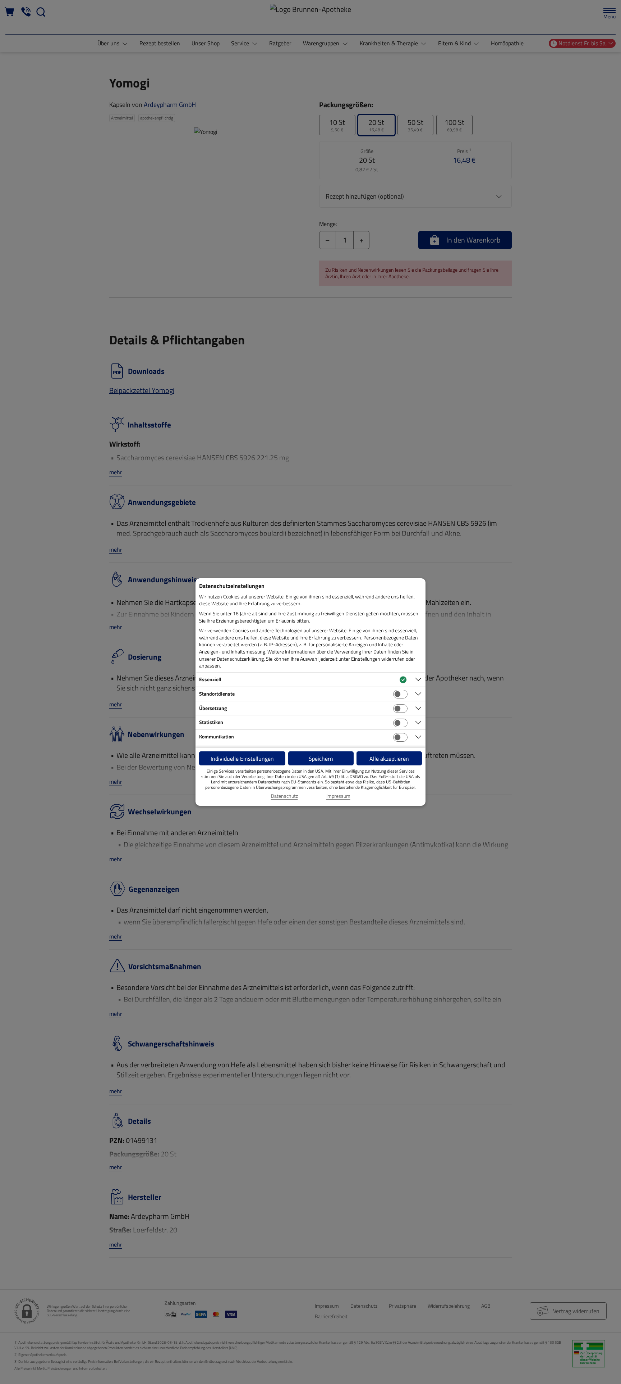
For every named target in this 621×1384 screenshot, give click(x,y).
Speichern (321, 758)
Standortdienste (217, 693)
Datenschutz (284, 796)
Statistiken (211, 722)
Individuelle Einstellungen (242, 758)
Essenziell (210, 679)
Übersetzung (213, 708)
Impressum (338, 796)
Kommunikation (216, 736)
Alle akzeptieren (389, 758)
